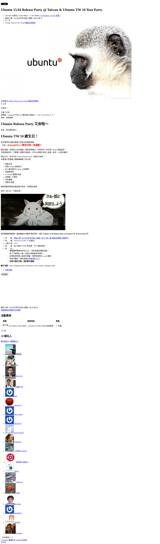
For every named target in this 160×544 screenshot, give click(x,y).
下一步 (3, 104)
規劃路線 (4, 310)
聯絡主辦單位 (30, 23)
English (18, 540)
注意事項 (30, 259)
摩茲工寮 (17, 238)
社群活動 (8, 270)
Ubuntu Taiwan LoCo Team (18, 101)
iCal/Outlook (44, 16)
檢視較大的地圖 (14, 310)
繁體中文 (12, 540)
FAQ (38, 259)
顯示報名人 (5, 341)
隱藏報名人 (14, 341)
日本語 (24, 540)
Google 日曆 (55, 16)
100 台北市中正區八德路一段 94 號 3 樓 (36, 238)
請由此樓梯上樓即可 (60, 238)
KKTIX (3, 542)
